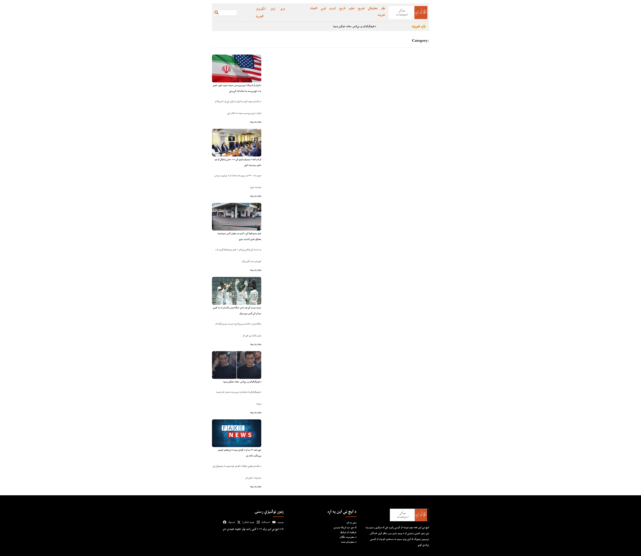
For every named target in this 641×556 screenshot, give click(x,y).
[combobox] (225, 13)
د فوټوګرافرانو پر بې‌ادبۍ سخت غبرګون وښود (386, 26)
